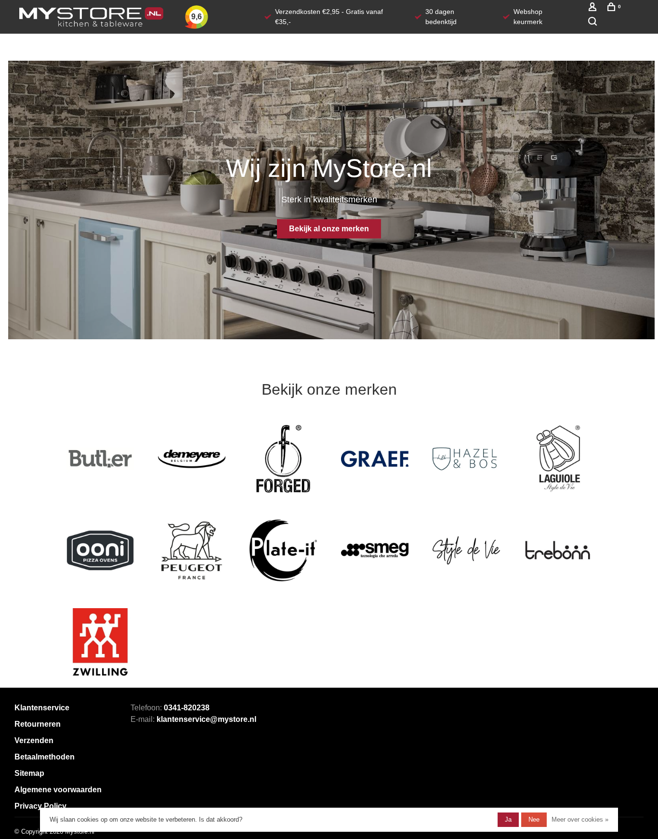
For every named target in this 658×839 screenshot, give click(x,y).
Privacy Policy (40, 806)
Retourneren (37, 724)
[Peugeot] (191, 550)
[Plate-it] (283, 550)
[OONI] (100, 550)
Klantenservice (41, 708)
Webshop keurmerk (527, 17)
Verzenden (33, 740)
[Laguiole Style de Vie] (558, 459)
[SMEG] (374, 550)
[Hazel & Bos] (466, 459)
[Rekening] (593, 9)
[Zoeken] (593, 23)
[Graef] (374, 459)
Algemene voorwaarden (58, 790)
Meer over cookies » (580, 819)
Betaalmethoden (44, 757)
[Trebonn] (558, 550)
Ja (508, 819)
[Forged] (283, 459)
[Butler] (100, 459)
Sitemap (29, 773)
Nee (534, 819)
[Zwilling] (100, 642)
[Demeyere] (191, 459)
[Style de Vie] (466, 550)
